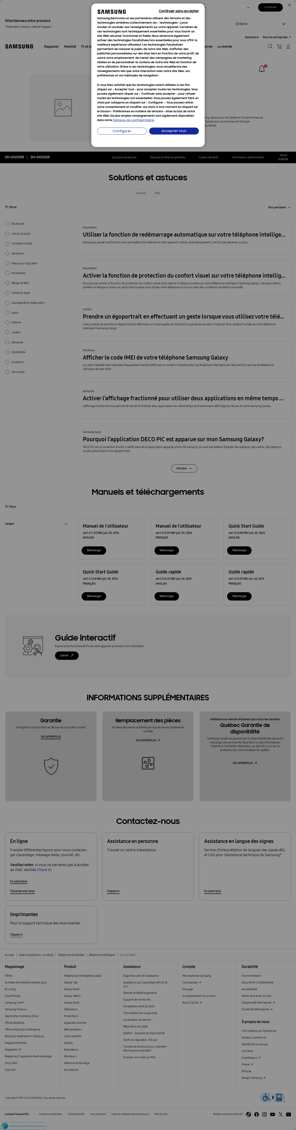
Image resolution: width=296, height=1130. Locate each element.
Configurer (122, 131)
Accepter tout (174, 131)
